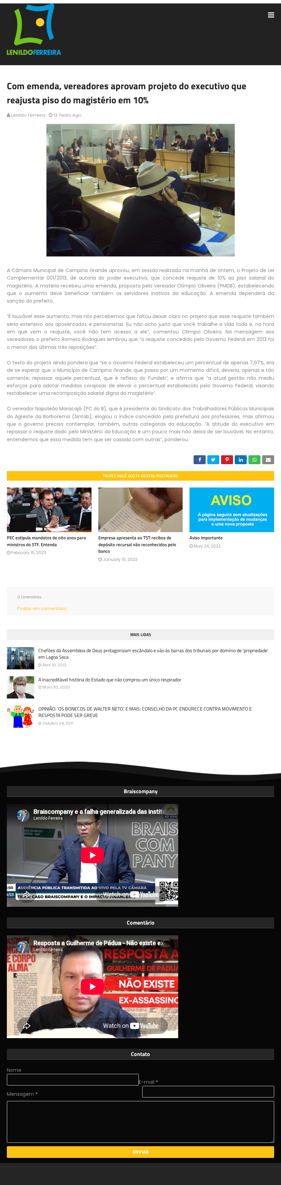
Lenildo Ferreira (28, 115)
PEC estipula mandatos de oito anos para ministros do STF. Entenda (46, 541)
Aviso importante (206, 537)
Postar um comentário (42, 608)
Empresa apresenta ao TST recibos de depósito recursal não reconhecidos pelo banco (137, 544)
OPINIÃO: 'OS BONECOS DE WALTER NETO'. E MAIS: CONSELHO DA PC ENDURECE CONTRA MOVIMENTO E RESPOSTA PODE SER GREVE (145, 712)
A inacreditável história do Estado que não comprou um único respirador (109, 679)
